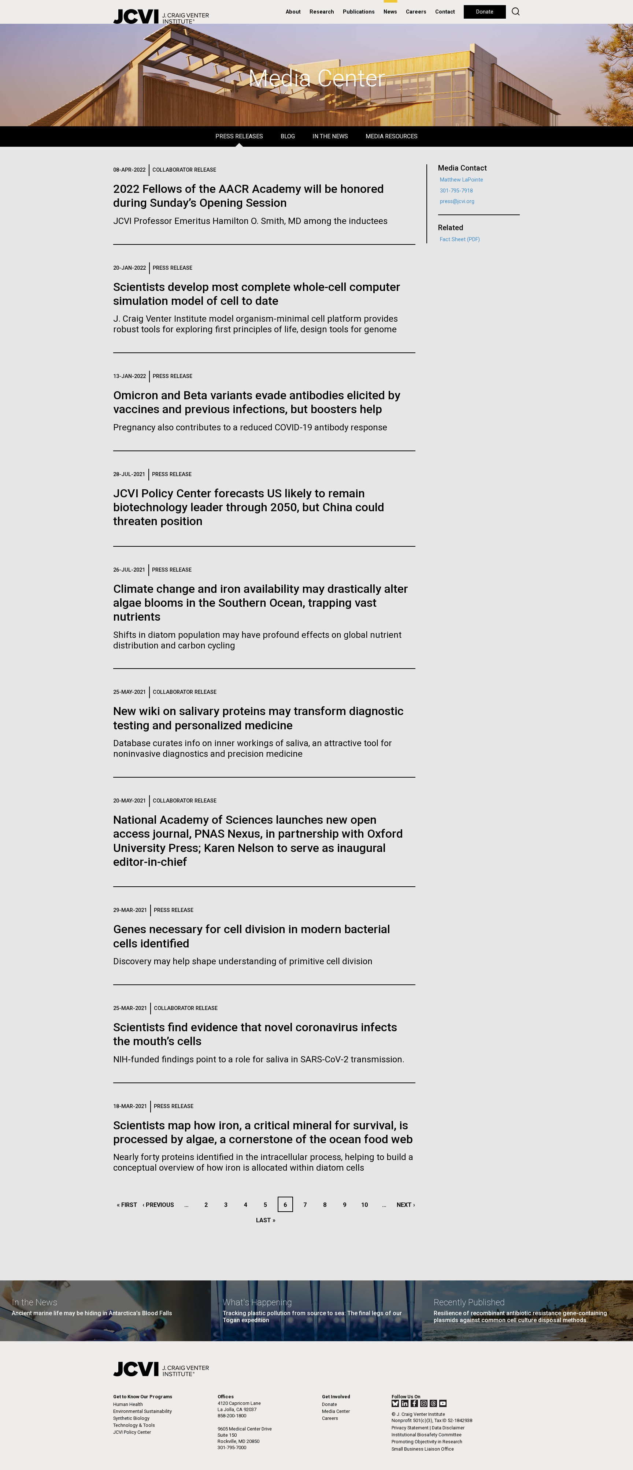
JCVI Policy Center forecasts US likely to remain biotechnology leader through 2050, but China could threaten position (248, 507)
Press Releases (239, 136)
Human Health (128, 1404)
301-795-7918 (456, 191)
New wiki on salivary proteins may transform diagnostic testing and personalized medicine (258, 718)
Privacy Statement (410, 1427)
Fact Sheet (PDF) (460, 239)
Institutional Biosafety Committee (427, 1434)
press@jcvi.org (457, 201)
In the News (330, 136)
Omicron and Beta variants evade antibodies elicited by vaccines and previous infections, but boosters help (256, 402)
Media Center (336, 1411)
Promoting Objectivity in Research (427, 1441)
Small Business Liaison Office (423, 1449)
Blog (288, 136)
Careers (416, 12)
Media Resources (392, 136)
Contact (445, 12)
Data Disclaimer (448, 1427)
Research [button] (322, 12)
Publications (359, 12)
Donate (484, 12)
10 (366, 1204)
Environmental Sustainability (142, 1411)
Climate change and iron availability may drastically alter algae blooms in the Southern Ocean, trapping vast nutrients (260, 603)
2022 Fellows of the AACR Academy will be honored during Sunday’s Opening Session (248, 196)
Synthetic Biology (131, 1418)
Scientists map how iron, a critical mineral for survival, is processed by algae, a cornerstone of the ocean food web (263, 1132)
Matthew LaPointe (461, 180)
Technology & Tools (134, 1425)
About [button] (293, 12)
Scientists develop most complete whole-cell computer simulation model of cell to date (256, 294)
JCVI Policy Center (132, 1432)
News (390, 12)
